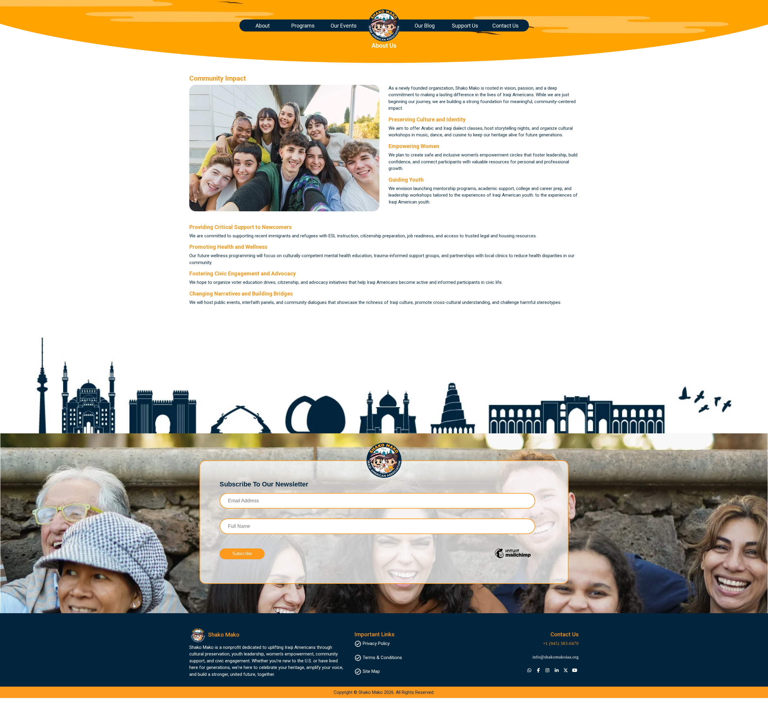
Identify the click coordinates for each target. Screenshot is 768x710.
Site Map (371, 671)
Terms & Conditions (382, 657)
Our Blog (425, 25)
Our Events (344, 25)
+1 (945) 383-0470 (561, 643)
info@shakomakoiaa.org (555, 657)
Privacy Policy (376, 643)
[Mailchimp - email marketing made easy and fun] (493, 557)
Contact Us (505, 25)
